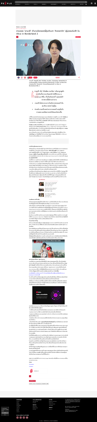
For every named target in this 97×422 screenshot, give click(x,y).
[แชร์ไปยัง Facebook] (19, 37)
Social (18, 402)
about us (50, 409)
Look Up (18, 411)
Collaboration (37, 399)
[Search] (86, 2)
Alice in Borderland (37, 383)
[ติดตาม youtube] (27, 417)
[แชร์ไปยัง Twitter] (22, 37)
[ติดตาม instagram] (24, 417)
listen (50, 399)
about (51, 407)
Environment (19, 405)
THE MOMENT (51, 405)
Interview (19, 399)
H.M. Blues (34, 402)
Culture (18, 406)
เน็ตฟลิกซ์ (44, 383)
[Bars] (91, 3)
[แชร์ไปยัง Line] (24, 37)
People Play (51, 402)
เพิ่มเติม (3, 410)
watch (34, 405)
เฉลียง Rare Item (35, 401)
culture (23, 27)
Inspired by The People (53, 401)
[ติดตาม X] (20, 417)
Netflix (31, 383)
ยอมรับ (5, 412)
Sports (18, 410)
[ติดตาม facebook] (17, 417)
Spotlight (34, 409)
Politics (18, 401)
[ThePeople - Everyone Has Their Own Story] (6, 4)
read (18, 27)
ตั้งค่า (5, 414)
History (18, 409)
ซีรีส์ (47, 383)
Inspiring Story (35, 407)
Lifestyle (18, 407)
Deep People (35, 406)
